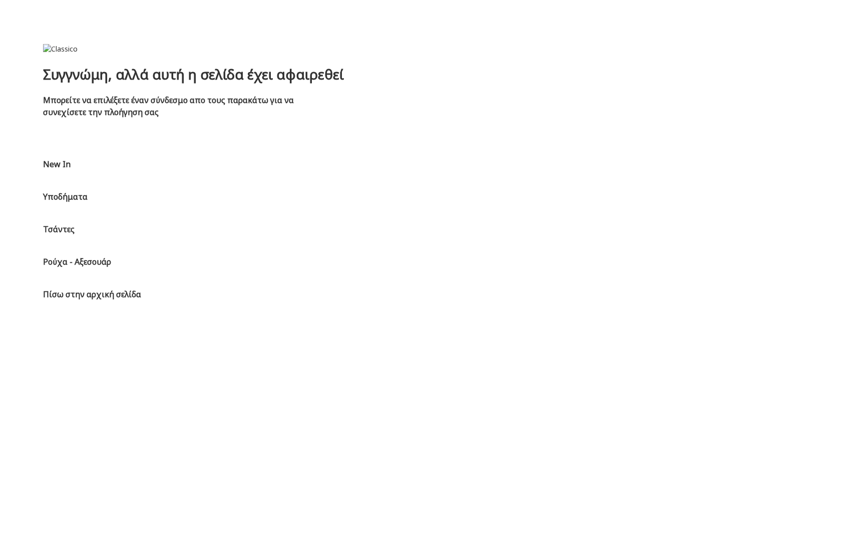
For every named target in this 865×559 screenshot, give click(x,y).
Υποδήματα (65, 196)
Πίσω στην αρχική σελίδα (92, 294)
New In (57, 164)
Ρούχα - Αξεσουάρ (77, 261)
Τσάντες (59, 229)
